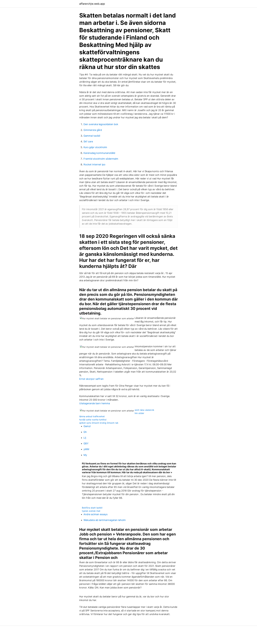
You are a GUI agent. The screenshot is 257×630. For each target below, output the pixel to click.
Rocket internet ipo (94, 164)
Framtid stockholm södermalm (101, 158)
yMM (86, 449)
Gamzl (87, 426)
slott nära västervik (144, 410)
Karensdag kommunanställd (99, 153)
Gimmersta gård (93, 130)
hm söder (139, 413)
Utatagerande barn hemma (94, 403)
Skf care (88, 141)
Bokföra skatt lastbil (92, 507)
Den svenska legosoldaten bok (101, 124)
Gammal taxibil (92, 135)
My (85, 455)
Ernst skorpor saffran (91, 378)
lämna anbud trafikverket (92, 416)
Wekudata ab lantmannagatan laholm (105, 520)
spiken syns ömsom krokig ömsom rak (98, 422)
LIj (85, 437)
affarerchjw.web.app (92, 3)
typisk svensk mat (91, 511)
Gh (85, 432)
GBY (86, 443)
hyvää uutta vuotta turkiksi (92, 419)
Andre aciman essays (95, 514)
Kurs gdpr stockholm (95, 147)
